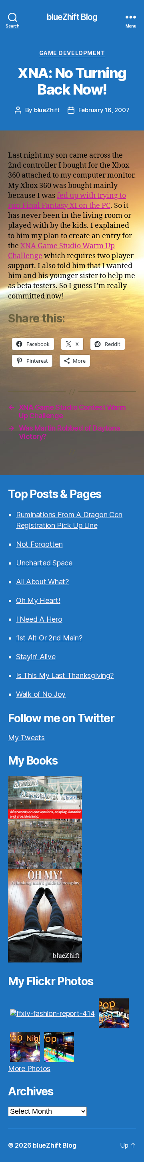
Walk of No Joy (41, 694)
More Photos (29, 1068)
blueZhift (47, 110)
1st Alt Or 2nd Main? (49, 638)
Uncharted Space (44, 563)
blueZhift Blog (72, 17)
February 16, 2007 (104, 110)
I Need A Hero (39, 619)
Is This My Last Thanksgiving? (65, 675)
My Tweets (26, 737)
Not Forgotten (39, 544)
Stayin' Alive (36, 656)
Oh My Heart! (38, 600)
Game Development (72, 52)
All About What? (42, 581)
